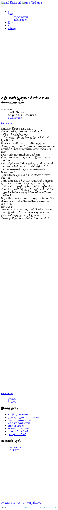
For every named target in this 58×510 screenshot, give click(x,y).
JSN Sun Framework (49, 508)
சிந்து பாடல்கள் (16, 425)
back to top (7, 393)
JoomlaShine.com (27, 508)
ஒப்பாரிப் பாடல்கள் (17, 434)
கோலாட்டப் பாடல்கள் (18, 428)
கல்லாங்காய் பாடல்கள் (19, 420)
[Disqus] (29, 265)
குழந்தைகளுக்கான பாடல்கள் (23, 417)
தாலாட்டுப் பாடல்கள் (18, 431)
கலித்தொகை (15, 117)
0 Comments (7, 123)
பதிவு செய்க (14, 447)
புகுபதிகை (13, 449)
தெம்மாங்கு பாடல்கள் (19, 422)
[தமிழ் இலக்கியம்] (21, 2)
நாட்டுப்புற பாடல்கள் (18, 414)
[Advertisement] (29, 64)
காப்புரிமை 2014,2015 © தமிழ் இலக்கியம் (23, 502)
